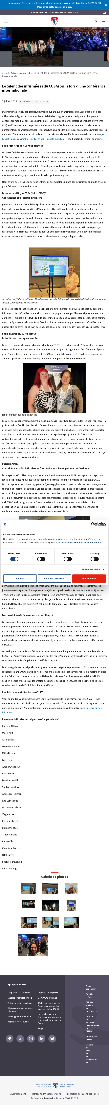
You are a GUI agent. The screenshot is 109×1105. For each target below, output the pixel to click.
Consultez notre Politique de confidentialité (79, 542)
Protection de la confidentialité (82, 1093)
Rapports (42, 1028)
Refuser (20, 578)
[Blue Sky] (52, 1039)
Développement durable (19, 1016)
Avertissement (18, 1093)
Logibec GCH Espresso (48, 992)
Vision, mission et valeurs (20, 1003)
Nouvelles (27, 73)
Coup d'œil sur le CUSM (19, 992)
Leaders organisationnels (20, 998)
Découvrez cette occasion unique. (54, 7)
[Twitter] (20, 1039)
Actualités (16, 73)
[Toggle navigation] (6, 21)
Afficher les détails (91, 569)
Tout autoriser (89, 578)
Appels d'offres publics (18, 1021)
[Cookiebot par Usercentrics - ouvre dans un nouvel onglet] (93, 524)
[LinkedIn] (41, 1039)
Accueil (5, 73)
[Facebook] (9, 1039)
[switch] (41, 559)
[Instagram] (31, 1039)
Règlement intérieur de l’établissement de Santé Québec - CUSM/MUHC (50, 1006)
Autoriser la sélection (54, 578)
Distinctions (41, 101)
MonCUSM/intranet (47, 998)
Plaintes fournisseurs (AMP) (46, 1093)
